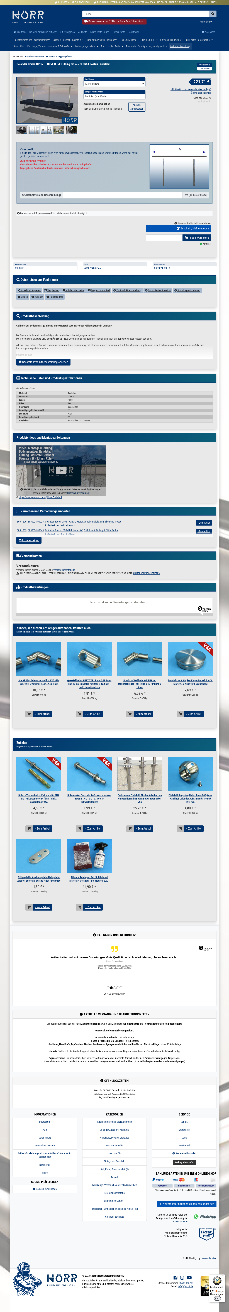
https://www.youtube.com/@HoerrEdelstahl (40, 497)
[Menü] (223, 1276)
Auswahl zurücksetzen (136, 107)
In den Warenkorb (198, 237)
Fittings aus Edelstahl (171, 39)
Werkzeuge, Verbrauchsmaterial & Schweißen (49, 46)
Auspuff (18, 46)
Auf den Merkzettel (74, 290)
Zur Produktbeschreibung (128, 290)
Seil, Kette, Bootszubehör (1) (115, 1169)
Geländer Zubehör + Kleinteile (67, 39)
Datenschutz (45, 1137)
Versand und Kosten (45, 1145)
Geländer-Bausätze (179, 46)
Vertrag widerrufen (184, 1162)
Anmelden (205, 21)
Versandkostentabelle (64, 569)
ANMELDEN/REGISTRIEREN (146, 573)
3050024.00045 (36, 530)
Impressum (44, 1121)
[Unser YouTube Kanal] (189, 1277)
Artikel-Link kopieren (30, 290)
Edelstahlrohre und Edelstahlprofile (31, 39)
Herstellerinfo (56, 296)
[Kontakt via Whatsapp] (205, 1216)
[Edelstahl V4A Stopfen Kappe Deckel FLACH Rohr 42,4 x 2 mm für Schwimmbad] (190, 659)
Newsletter (44, 1164)
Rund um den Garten (111, 46)
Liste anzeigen (30, 540)
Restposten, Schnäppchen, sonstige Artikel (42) (114, 1208)
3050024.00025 (36, 521)
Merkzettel (82, 32)
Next (73, 132)
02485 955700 (180, 1221)
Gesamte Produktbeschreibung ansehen (44, 362)
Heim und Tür (149, 39)
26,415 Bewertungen (114, 993)
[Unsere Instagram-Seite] (182, 1277)
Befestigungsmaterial (86, 46)
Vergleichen (53, 290)
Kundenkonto (118, 32)
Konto (184, 1137)
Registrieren (133, 32)
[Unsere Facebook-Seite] (175, 1277)
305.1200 (21, 521)
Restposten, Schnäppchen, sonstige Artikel (146, 46)
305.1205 (21, 530)
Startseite (21, 32)
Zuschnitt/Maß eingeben (194, 228)
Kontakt (184, 1121)
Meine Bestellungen (99, 32)
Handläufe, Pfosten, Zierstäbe (100, 39)
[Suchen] (212, 14)
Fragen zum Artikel (100, 290)
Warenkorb (209, 32)
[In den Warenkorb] (29, 714)
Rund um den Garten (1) (114, 1200)
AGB (45, 1129)
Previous (22, 132)
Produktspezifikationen (188, 290)
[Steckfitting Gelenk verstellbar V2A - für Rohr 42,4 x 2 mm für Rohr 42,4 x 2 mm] (38, 659)
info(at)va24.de (185, 1286)
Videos (24, 296)
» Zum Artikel (42, 714)
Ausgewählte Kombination (97, 103)
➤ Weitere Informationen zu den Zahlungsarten (186, 1204)
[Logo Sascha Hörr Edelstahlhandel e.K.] (45, 17)
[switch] (217, 1298)
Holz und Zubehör (129, 39)
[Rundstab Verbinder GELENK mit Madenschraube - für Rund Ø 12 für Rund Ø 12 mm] (139, 659)
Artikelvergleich (67, 32)
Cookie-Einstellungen (46, 1189)
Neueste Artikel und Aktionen (43, 32)
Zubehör (38, 296)
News (45, 1172)
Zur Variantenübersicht (159, 290)
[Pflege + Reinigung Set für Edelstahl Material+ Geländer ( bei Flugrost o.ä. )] (89, 856)
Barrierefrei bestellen (185, 1153)
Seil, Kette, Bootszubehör (198, 39)
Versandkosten (209, 1258)
